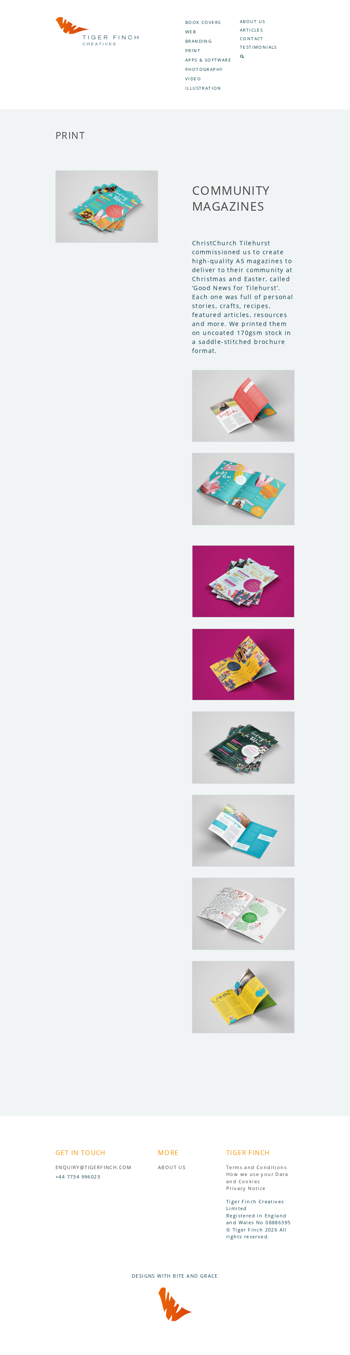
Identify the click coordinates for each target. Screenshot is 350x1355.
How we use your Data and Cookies (257, 1178)
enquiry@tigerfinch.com (93, 1167)
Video (193, 79)
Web (190, 32)
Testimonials (258, 47)
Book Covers (203, 22)
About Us (252, 21)
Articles (251, 30)
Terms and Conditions (256, 1167)
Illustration (203, 88)
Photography (204, 69)
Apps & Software (208, 60)
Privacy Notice (246, 1188)
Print (193, 50)
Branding (198, 41)
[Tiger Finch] (96, 43)
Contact (252, 38)
